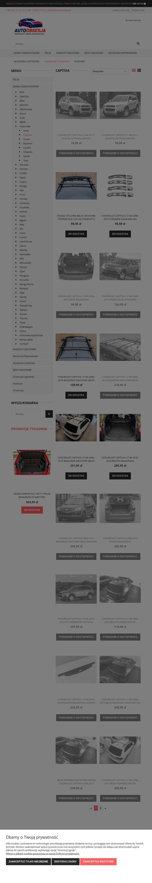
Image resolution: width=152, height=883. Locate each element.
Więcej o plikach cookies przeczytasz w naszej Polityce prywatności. (42, 853)
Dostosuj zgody (65, 861)
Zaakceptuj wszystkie (98, 861)
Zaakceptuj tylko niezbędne (28, 861)
